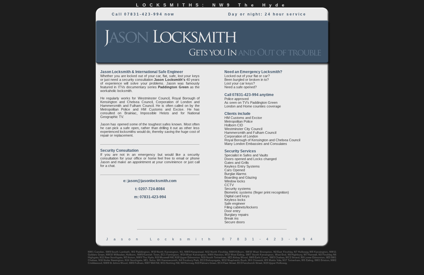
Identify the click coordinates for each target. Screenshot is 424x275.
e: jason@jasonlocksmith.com (150, 181)
